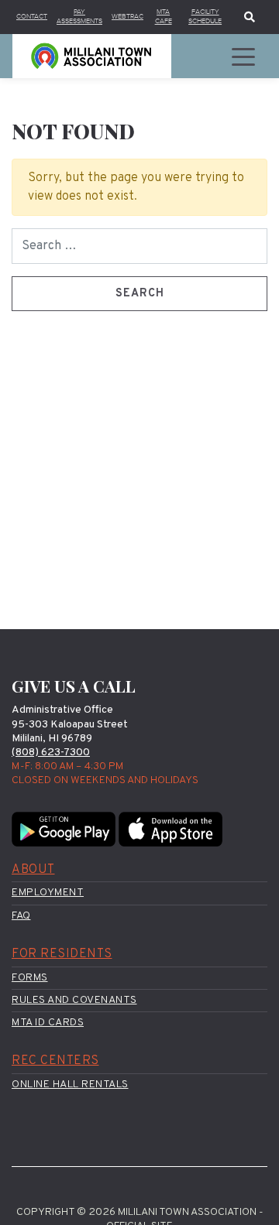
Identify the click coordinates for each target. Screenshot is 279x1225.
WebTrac (127, 16)
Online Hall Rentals (70, 1084)
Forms (30, 977)
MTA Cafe (163, 16)
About (33, 870)
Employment (48, 892)
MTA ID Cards (48, 1022)
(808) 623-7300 (51, 752)
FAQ (21, 915)
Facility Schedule (205, 16)
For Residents (62, 954)
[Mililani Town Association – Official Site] (91, 56)
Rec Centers (55, 1061)
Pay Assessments (79, 16)
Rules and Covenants (74, 1000)
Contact (31, 16)
